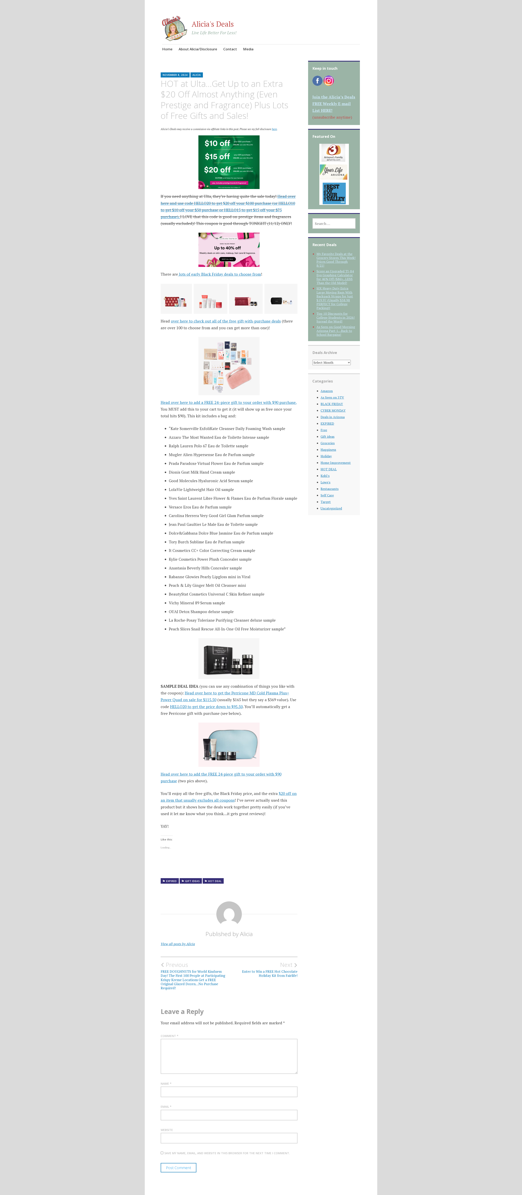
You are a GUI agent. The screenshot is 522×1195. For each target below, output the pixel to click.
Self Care (327, 495)
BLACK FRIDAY (332, 404)
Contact (230, 49)
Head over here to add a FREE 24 (189, 402)
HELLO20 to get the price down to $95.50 (206, 706)
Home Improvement (336, 462)
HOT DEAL (215, 881)
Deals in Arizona (333, 417)
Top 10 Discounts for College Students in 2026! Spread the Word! (335, 317)
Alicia (196, 75)
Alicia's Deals (213, 24)
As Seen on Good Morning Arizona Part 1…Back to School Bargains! (335, 331)
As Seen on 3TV (332, 397)
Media (248, 49)
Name (166, 1084)
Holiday (326, 456)
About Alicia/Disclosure (198, 49)
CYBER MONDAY (333, 410)
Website (167, 1130)
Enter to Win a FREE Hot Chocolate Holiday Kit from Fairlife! (269, 969)
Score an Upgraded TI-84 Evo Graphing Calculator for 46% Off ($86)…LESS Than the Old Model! (335, 277)
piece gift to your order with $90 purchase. (258, 402)
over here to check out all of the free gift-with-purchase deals (226, 321)
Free (324, 430)
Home (167, 49)
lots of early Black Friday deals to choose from (219, 274)
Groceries (328, 443)
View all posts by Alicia (178, 944)
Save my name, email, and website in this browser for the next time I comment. (227, 1153)
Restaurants (329, 488)
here (274, 129)
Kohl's (325, 475)
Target (326, 502)
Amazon (327, 391)
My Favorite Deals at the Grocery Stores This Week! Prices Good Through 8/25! (335, 260)
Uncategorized (331, 508)
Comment (169, 1036)
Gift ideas (192, 881)
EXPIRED (171, 881)
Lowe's (325, 482)
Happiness (328, 449)
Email (166, 1107)
